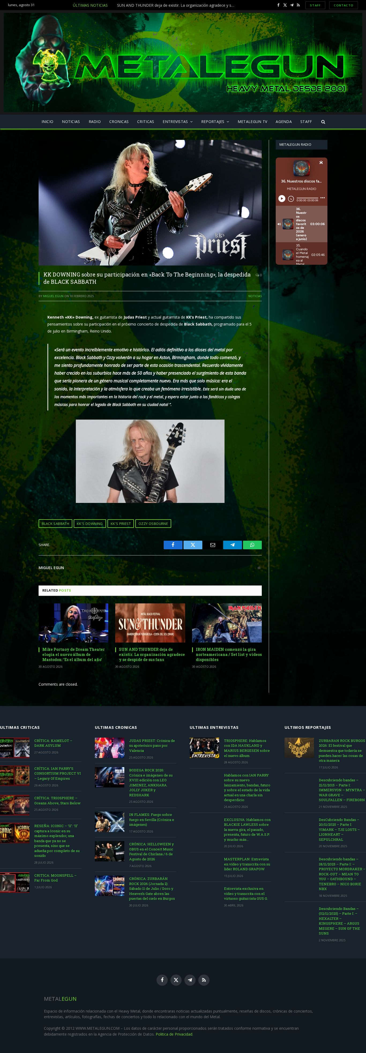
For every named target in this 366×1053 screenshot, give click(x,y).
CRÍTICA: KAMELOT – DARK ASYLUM (53, 743)
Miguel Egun (53, 296)
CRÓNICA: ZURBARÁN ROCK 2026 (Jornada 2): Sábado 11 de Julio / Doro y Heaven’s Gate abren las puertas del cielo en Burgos (152, 888)
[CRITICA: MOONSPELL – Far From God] (14, 882)
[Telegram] (19, 352)
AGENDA (284, 121)
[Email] (19, 339)
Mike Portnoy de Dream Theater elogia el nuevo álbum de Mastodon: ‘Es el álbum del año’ (73, 654)
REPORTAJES (213, 121)
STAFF (315, 5)
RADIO (95, 121)
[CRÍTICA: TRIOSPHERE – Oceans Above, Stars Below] (14, 805)
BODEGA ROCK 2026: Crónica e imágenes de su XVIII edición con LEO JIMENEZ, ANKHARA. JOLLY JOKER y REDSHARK (151, 782)
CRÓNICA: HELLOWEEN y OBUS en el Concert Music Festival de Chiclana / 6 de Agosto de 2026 (151, 851)
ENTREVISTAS (175, 121)
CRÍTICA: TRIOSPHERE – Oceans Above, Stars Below (57, 800)
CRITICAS (145, 121)
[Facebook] (19, 313)
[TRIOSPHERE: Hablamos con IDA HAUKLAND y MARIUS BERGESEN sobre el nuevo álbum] (204, 748)
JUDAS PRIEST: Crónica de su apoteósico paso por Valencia (152, 745)
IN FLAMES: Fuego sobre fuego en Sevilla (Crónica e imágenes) (151, 819)
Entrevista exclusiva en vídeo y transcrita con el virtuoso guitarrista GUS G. (246, 893)
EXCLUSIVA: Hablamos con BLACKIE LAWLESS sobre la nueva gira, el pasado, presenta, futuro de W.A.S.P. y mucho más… (247, 829)
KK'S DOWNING (90, 523)
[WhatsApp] (19, 365)
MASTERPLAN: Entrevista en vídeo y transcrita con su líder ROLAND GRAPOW (247, 864)
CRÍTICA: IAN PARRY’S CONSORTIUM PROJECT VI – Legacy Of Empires (57, 773)
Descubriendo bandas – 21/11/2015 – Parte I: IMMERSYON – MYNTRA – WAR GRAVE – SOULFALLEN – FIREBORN (342, 790)
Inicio (48, 121)
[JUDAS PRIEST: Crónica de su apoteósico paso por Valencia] (109, 748)
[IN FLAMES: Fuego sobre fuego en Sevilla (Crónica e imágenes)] (109, 822)
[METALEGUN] (183, 62)
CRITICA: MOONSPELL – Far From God (55, 878)
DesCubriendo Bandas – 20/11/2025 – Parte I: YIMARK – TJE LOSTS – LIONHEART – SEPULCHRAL (339, 829)
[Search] (323, 122)
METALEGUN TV (252, 121)
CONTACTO (343, 5)
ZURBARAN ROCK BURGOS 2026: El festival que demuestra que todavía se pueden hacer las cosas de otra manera (342, 750)
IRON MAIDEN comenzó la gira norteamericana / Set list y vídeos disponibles (229, 654)
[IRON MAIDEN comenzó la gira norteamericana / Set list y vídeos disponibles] (227, 623)
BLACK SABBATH (55, 523)
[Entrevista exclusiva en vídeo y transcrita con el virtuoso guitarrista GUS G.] (204, 896)
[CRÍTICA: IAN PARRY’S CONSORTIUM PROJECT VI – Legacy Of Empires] (14, 776)
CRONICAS (119, 121)
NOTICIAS (71, 121)
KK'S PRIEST (121, 523)
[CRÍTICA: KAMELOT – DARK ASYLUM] (14, 748)
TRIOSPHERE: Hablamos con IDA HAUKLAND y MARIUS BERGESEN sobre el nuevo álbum (247, 748)
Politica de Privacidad (174, 1034)
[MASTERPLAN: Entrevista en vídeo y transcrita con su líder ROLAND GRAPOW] (204, 866)
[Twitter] (19, 326)
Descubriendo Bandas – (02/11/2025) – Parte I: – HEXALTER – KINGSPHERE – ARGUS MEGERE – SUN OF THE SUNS (339, 921)
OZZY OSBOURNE (153, 523)
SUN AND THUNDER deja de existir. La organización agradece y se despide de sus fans (177, 5)
